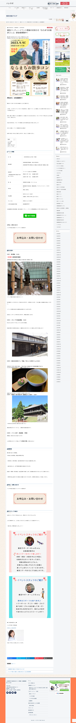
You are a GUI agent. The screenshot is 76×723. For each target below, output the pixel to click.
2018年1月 (58, 381)
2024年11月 (59, 278)
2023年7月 (58, 301)
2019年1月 (58, 365)
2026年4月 (58, 243)
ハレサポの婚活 (32, 696)
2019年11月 (59, 346)
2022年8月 (58, 313)
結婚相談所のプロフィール (61, 215)
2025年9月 (58, 259)
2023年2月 (58, 306)
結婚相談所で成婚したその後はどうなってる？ (16, 669)
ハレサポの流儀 (59, 170)
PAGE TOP (73, 700)
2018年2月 (58, 379)
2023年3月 (58, 304)
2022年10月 (59, 311)
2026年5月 (58, 240)
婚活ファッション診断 (60, 201)
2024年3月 (58, 287)
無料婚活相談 (30, 712)
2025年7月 (58, 264)
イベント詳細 (10, 141)
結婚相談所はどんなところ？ (62, 222)
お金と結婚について (60, 163)
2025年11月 (59, 254)
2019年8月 (58, 353)
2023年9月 (58, 297)
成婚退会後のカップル (61, 205)
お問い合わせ (65, 3)
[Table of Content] (14, 139)
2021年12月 (59, 320)
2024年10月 (59, 280)
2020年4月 (58, 334)
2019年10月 (59, 348)
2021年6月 (58, 325)
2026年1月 (58, 250)
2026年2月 (58, 247)
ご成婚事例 (30, 700)
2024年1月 (58, 290)
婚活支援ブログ (31, 710)
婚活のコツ (59, 184)
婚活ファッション (60, 198)
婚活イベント (50, 27)
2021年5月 (58, 327)
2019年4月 (58, 360)
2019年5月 (58, 358)
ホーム (29, 680)
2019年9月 (58, 351)
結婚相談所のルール (60, 217)
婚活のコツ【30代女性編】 (61, 189)
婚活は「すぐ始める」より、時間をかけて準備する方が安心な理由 (64, 125)
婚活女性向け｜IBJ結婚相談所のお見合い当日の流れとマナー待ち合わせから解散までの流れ (64, 89)
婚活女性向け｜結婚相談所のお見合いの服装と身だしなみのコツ (64, 97)
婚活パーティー (59, 196)
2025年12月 (59, 252)
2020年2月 (58, 339)
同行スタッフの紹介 (11, 146)
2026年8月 (58, 233)
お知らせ (58, 158)
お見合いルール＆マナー (61, 161)
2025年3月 (58, 273)
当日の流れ (9, 142)
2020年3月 (58, 337)
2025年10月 (59, 257)
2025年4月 (58, 271)
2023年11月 (59, 292)
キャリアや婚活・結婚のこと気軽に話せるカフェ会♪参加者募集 (19, 671)
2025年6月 (58, 266)
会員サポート (59, 177)
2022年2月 (58, 318)
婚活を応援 (59, 191)
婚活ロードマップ (32, 693)
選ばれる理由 (31, 705)
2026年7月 (58, 236)
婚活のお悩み (59, 182)
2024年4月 (58, 285)
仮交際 (58, 175)
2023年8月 (58, 299)
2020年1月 (58, 341)
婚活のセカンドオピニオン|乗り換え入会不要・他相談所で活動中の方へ (38, 688)
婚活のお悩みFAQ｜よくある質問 (34, 703)
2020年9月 (58, 332)
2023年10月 (59, 294)
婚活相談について (60, 203)
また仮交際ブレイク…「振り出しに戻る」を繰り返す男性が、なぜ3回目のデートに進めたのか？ (64, 140)
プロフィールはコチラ (11, 627)
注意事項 (9, 143)
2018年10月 (59, 372)
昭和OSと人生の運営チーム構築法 (63, 208)
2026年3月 (58, 245)
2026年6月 (58, 238)
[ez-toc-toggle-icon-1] (13, 140)
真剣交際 (58, 210)
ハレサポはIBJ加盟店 (33, 698)
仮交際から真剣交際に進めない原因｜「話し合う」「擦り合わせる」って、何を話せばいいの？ (64, 81)
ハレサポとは (59, 224)
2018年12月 (59, 367)
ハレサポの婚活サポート (61, 168)
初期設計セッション (31, 685)
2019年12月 (59, 344)
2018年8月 (58, 374)
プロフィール (30, 707)
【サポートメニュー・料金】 (33, 691)
